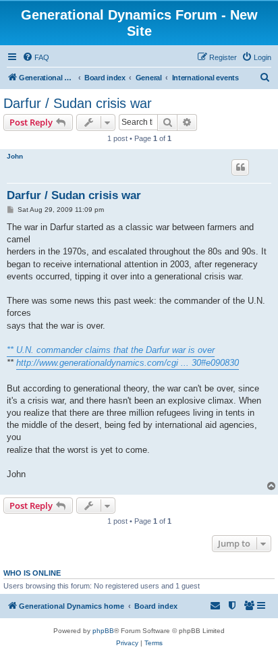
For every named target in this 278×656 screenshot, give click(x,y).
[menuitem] (35, 57)
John (15, 156)
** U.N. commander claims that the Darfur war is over (111, 350)
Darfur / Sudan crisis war (77, 103)
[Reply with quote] (240, 167)
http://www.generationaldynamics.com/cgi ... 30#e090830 (127, 363)
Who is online (32, 573)
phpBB (103, 630)
